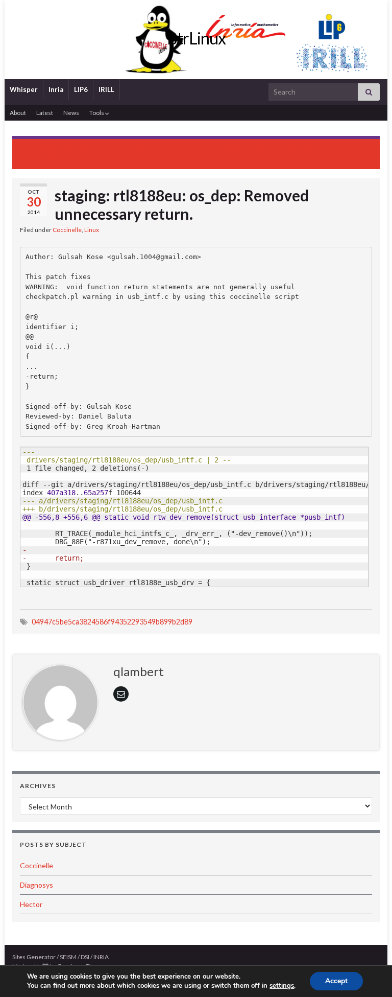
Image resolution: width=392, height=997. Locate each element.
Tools (97, 113)
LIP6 (81, 89)
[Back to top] (369, 974)
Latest (44, 113)
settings (282, 985)
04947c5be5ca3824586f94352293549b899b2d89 (112, 621)
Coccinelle (67, 230)
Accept (336, 981)
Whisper (24, 89)
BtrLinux (196, 38)
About (18, 113)
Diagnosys (36, 884)
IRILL (106, 89)
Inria (55, 89)
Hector (31, 904)
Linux (91, 230)
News (71, 113)
